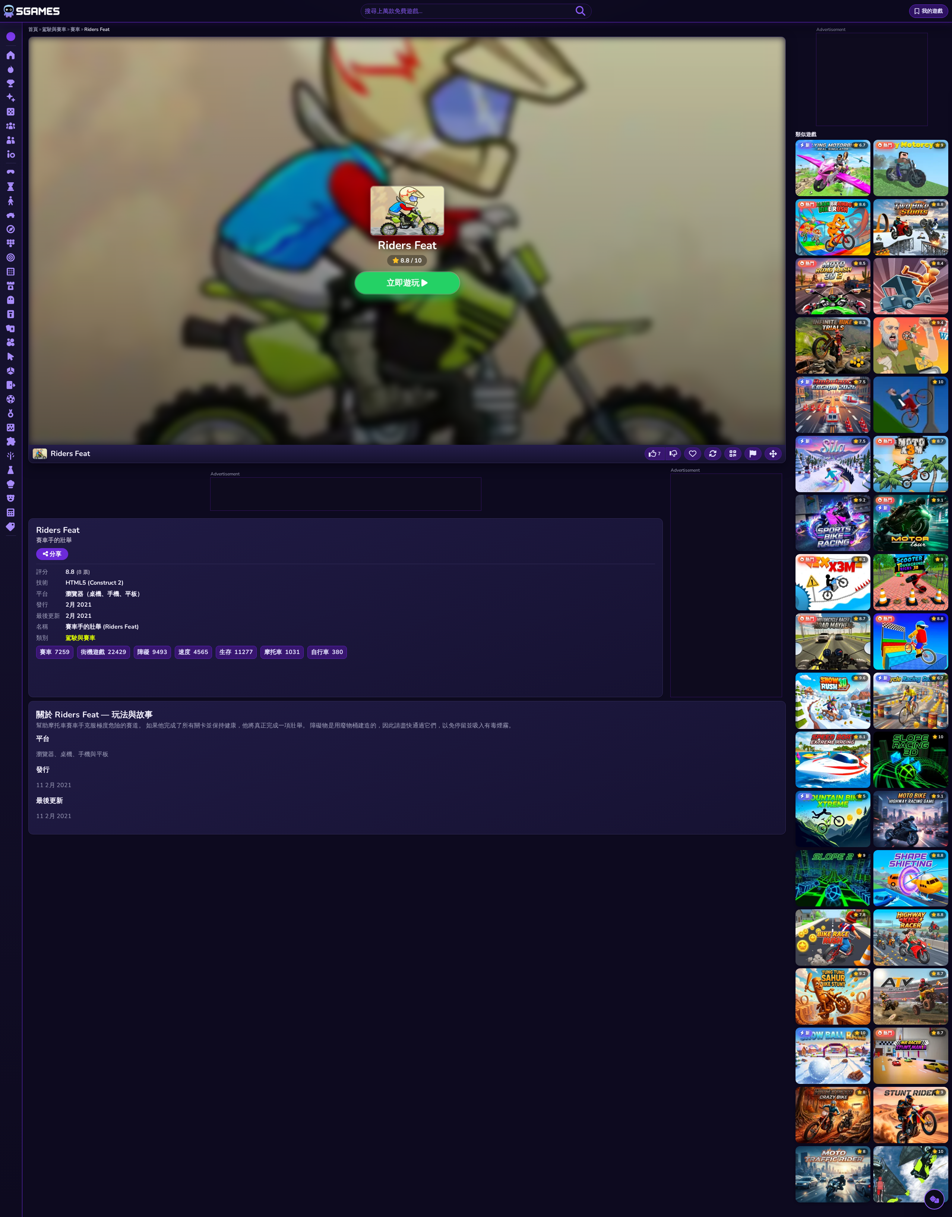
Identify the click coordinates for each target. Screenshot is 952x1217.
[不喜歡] (673, 453)
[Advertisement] (346, 494)
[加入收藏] (692, 453)
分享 (54, 554)
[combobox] (476, 11)
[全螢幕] (773, 453)
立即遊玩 (403, 283)
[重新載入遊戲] (712, 453)
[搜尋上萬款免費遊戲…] (580, 11)
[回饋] (753, 453)
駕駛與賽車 (80, 638)
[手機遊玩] (732, 453)
